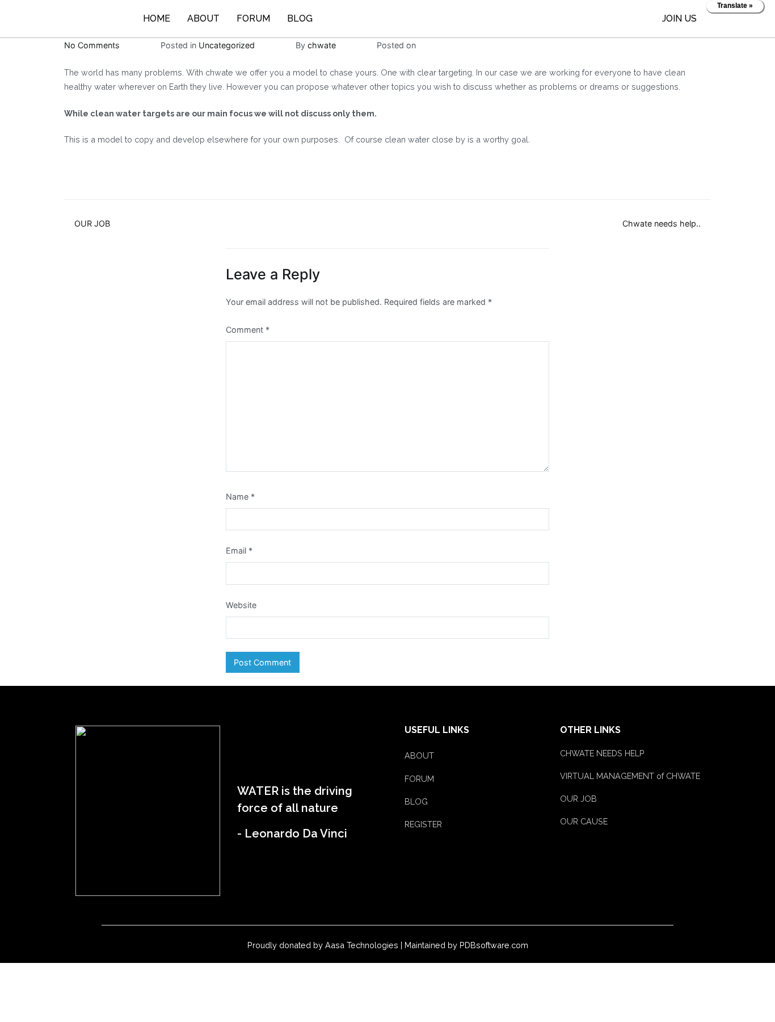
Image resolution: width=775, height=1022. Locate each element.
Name (240, 496)
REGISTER (423, 824)
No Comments (92, 45)
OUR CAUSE (584, 821)
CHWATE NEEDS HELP (602, 753)
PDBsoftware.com (494, 945)
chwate (322, 45)
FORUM (253, 18)
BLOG (300, 18)
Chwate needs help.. (661, 223)
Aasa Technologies (361, 945)
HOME (156, 18)
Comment (247, 329)
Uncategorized (227, 45)
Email (239, 550)
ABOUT (203, 18)
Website (241, 605)
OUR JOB (92, 223)
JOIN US (679, 18)
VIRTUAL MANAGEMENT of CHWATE (630, 776)
